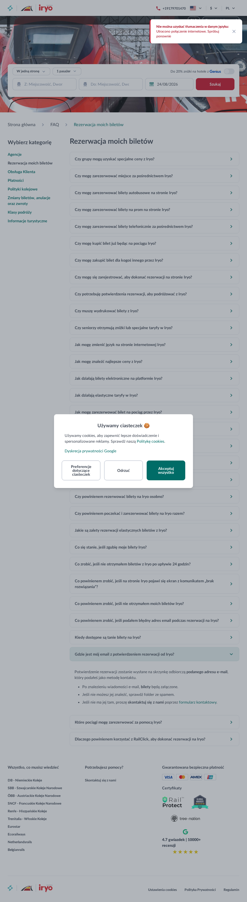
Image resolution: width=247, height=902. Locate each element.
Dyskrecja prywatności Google (90, 450)
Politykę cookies (150, 441)
